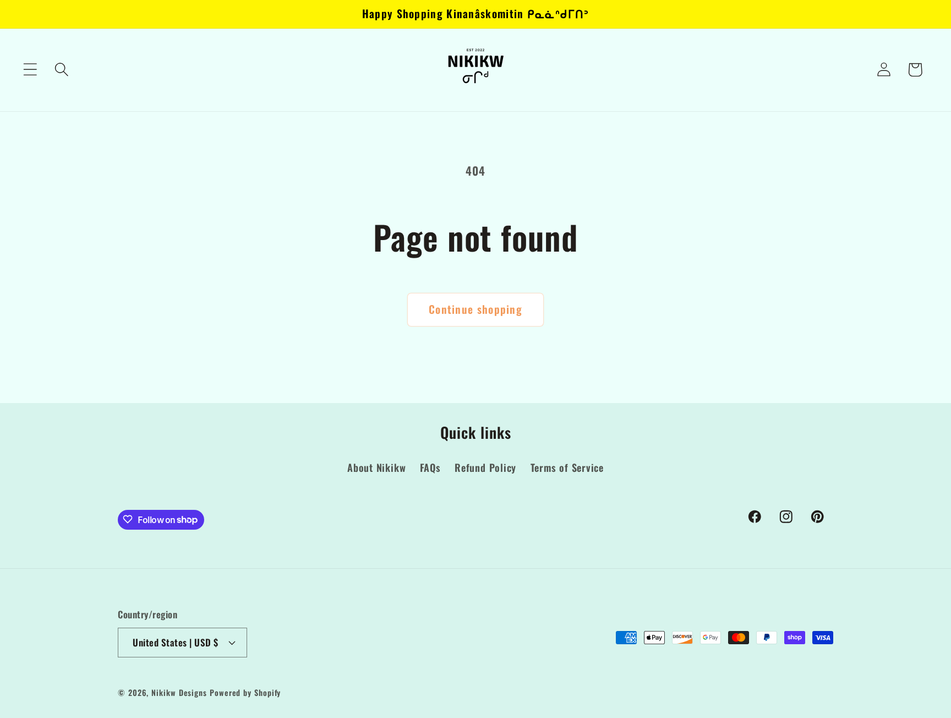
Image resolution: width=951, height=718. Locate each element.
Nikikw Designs (179, 692)
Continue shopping (475, 309)
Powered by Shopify (245, 692)
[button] (30, 69)
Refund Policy (485, 467)
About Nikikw (376, 467)
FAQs (430, 467)
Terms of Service (567, 467)
